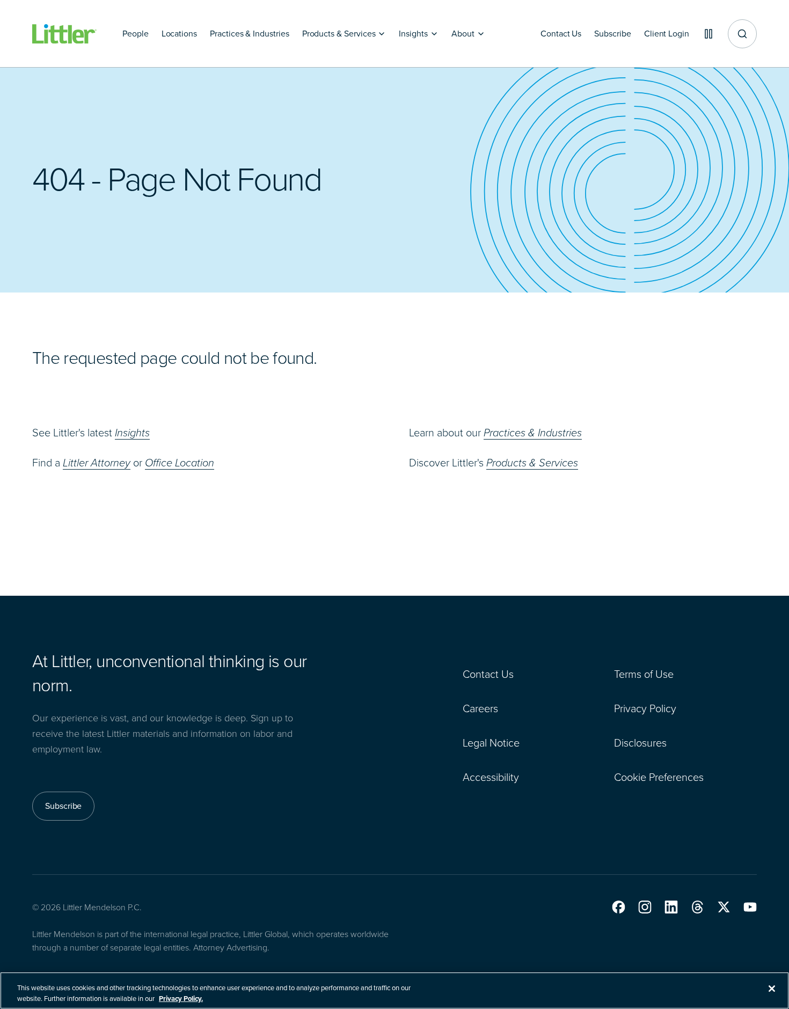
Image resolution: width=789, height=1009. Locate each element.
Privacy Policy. (181, 998)
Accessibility (491, 777)
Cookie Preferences (659, 777)
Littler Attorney (96, 463)
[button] (618, 907)
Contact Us (488, 674)
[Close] (772, 988)
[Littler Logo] (64, 34)
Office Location (179, 463)
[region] (394, 990)
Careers (480, 708)
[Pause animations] (708, 34)
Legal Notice (491, 742)
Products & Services (532, 463)
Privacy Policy (645, 708)
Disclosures (640, 742)
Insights (132, 433)
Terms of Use (644, 674)
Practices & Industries (533, 433)
